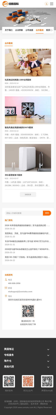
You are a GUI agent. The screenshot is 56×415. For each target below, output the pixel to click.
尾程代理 (9, 366)
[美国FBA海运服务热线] (49, 4)
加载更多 (28, 194)
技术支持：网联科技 (39, 404)
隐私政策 (24, 404)
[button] (51, 30)
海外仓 (7, 360)
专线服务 (9, 355)
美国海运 (9, 349)
